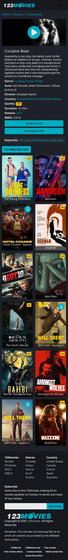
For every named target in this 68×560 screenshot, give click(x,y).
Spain (49, 473)
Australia (51, 477)
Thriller (38, 81)
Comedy (19, 81)
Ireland (39, 99)
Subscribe (55, 506)
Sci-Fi (29, 473)
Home (6, 14)
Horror (30, 469)
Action (30, 465)
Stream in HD (34, 123)
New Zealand (53, 99)
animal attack (42, 140)
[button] (34, 32)
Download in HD (34, 131)
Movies (17, 14)
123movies (33, 521)
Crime (29, 81)
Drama (30, 477)
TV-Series (10, 465)
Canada (51, 465)
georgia (58, 140)
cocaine (26, 140)
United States (25, 99)
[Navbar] (61, 5)
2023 (19, 113)
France (50, 469)
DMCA (8, 473)
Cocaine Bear (34, 14)
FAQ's (8, 469)
